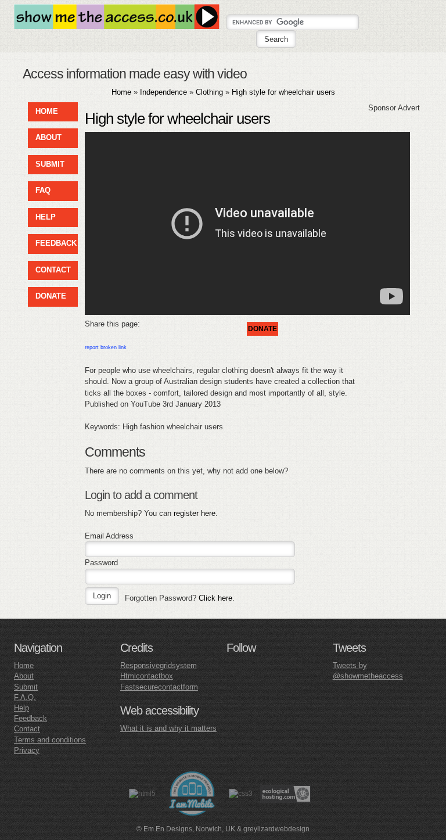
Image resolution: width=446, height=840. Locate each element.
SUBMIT (49, 164)
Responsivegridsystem (158, 665)
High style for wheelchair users (283, 92)
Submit (26, 687)
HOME (46, 111)
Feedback (30, 718)
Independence (163, 92)
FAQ (43, 190)
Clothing (209, 92)
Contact (27, 728)
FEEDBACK (56, 243)
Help (21, 707)
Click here (215, 598)
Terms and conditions (50, 739)
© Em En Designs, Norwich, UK (185, 829)
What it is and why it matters (168, 728)
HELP (45, 217)
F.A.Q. (25, 697)
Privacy (26, 750)
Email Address (109, 536)
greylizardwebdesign (276, 829)
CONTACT (53, 269)
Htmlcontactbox (146, 676)
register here (194, 513)
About (24, 676)
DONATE (50, 296)
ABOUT (48, 137)
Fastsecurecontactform (159, 687)
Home (121, 92)
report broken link (106, 347)
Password (101, 562)
